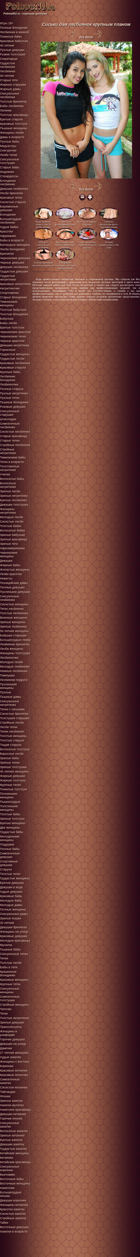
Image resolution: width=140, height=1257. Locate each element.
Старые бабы (9, 167)
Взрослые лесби (12, 753)
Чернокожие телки (13, 336)
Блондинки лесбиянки (8, 182)
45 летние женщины (14, 771)
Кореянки (6, 1066)
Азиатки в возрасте (13, 1231)
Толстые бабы (10, 814)
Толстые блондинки (14, 314)
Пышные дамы (10, 697)
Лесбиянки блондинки (7, 378)
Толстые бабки (10, 526)
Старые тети (9, 80)
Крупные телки (10, 785)
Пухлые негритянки (14, 393)
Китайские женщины (14, 1153)
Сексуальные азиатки (9, 1124)
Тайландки (7, 1092)
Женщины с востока (14, 1061)
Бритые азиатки (11, 1140)
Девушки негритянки (14, 345)
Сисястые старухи (13, 202)
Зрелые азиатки (11, 1100)
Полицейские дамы (14, 583)
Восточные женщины (15, 1183)
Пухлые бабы (9, 141)
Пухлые (5, 692)
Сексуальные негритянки (9, 703)
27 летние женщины (14, 1052)
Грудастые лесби (12, 358)
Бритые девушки (12, 882)
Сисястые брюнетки (14, 713)
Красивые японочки (14, 1075)
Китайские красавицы (15, 1162)
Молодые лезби (11, 662)
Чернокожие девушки (15, 258)
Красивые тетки (11, 197)
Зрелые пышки (10, 918)
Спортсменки (9, 293)
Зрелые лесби (10, 491)
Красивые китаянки (13, 1070)
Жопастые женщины (14, 569)
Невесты (6, 578)
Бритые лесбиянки (13, 500)
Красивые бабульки (14, 41)
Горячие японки (11, 1118)
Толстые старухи (12, 740)
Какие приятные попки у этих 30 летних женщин (43, 224)
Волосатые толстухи (14, 749)
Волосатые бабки (12, 530)
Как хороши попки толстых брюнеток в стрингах (65, 245)
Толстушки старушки (14, 718)
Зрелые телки (10, 762)
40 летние (7, 45)
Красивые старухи (13, 367)
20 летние (7, 923)
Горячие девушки (12, 1039)
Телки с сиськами (12, 709)
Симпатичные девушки (10, 855)
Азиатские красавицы (15, 1109)
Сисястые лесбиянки (15, 431)
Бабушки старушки (13, 635)
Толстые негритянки (14, 1018)
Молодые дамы (11, 905)
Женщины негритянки (8, 510)
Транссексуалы (11, 1027)
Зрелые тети (9, 544)
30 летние (7, 75)
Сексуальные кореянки (9, 1168)
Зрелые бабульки (12, 535)
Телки (4, 958)
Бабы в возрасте (12, 240)
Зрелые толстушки (13, 767)
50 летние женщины (14, 631)
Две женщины (10, 827)
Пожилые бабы (11, 36)
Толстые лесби (11, 963)
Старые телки (10, 440)
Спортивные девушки (9, 863)
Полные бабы (10, 849)
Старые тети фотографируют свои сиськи (65, 224)
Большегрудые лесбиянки (10, 220)
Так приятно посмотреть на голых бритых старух (65, 265)
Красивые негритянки (15, 284)
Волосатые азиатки (14, 1131)
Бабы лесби (8, 323)
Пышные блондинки (14, 402)
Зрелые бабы (9, 758)
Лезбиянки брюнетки (14, 644)
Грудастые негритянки (8, 277)
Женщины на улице (14, 931)
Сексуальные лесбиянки (9, 95)
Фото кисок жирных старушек (87, 223)
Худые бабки (9, 227)
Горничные (8, 349)
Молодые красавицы (15, 940)
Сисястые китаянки (13, 1087)
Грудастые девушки (14, 271)
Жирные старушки (13, 84)
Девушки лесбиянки (14, 267)
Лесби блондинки (12, 249)
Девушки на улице (13, 1044)
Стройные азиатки (13, 1218)
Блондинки (8, 214)
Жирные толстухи (12, 780)
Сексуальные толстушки (9, 161)
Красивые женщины (14, 979)
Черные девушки (12, 262)
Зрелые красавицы (13, 539)
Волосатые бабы (12, 479)
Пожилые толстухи (13, 789)
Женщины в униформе (8, 1033)
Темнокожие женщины (8, 303)
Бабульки (6, 318)
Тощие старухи (10, 745)
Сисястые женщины (14, 604)
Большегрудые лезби (15, 640)
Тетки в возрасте (12, 462)
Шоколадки (8, 419)
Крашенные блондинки (8, 973)
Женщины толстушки (15, 653)
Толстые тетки (10, 874)
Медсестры (8, 146)
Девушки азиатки (12, 1144)
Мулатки (6, 945)
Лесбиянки (7, 71)
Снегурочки (8, 150)
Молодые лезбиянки (14, 666)
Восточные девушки (14, 1227)
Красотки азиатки (12, 1209)
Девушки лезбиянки (14, 188)
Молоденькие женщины (9, 838)
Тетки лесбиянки (12, 608)
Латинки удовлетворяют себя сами (109, 245)
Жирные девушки (12, 776)
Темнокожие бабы (13, 457)
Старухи (6, 869)
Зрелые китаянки (12, 1135)
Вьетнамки (7, 1174)
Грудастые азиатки (13, 1148)
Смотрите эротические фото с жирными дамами (109, 224)
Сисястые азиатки (13, 1213)
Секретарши (8, 59)
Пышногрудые (10, 801)
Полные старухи (11, 389)
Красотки (6, 231)
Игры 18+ (6, 23)
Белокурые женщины (15, 245)
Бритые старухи (11, 119)
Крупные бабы (10, 372)
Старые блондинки (13, 297)
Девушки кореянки (13, 1200)
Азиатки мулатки (12, 1105)
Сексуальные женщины (9, 990)
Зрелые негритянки (14, 495)
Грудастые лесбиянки (7, 65)
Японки (5, 1096)
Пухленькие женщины (8, 686)
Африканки (8, 236)
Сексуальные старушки (9, 412)
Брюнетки (7, 253)
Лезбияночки (9, 384)
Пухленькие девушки (15, 592)
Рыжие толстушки (12, 54)
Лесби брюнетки (11, 193)
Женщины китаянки (14, 1205)
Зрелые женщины (12, 622)
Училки (5, 474)
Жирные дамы (10, 89)
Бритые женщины (12, 823)
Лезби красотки (11, 574)
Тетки (4, 1013)
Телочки (5, 1009)
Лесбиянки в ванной (14, 32)
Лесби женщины (11, 648)
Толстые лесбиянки (14, 613)
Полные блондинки (13, 27)
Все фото (86, 37)
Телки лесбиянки (12, 731)
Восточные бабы (12, 1179)
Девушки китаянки (13, 1114)
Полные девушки (12, 587)
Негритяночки (10, 288)
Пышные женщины (13, 128)
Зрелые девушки (12, 1022)
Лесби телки (8, 727)
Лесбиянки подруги (13, 680)
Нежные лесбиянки (13, 671)
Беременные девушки (9, 208)
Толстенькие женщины (9, 808)
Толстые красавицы (14, 115)
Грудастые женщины (15, 354)
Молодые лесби (11, 517)
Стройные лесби (12, 722)
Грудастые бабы (11, 832)
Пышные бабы (10, 949)
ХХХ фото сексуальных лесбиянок (43, 245)
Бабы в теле (9, 967)
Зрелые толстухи (12, 818)
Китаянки (6, 1157)
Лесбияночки (9, 657)
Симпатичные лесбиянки (10, 425)
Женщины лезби (12, 132)
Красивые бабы (11, 896)
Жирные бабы (10, 565)
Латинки (6, 110)
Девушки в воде (11, 887)
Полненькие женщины (8, 795)
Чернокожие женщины (8, 554)
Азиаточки (7, 1188)
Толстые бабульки (13, 309)
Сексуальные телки (14, 954)
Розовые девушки (12, 406)
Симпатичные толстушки (10, 998)
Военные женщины (13, 617)
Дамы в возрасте (12, 137)
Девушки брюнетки (13, 927)
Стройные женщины (14, 1004)
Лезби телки (8, 155)
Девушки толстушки (14, 504)
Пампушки (7, 675)
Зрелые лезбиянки (13, 626)
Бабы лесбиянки (12, 106)
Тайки (4, 1222)
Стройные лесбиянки (15, 445)
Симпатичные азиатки (10, 1081)
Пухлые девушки (12, 50)
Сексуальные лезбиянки (9, 598)
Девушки (6, 560)
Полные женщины (13, 909)
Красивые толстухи (13, 123)
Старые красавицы (13, 436)
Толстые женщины (13, 736)
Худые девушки (11, 891)
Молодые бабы (11, 900)
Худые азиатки (10, 1057)
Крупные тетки (10, 984)
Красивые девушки (13, 936)
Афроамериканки (12, 548)
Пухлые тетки (9, 398)
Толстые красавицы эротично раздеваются (43, 264)
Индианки (7, 172)
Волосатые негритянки (8, 485)
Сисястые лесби (11, 521)
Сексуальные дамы (14, 914)
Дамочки (6, 1048)
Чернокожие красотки (15, 332)
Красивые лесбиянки (15, 363)
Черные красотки (12, 341)
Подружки (7, 844)
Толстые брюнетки (13, 101)
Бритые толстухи (12, 327)
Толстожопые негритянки (9, 468)
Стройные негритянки (8, 451)
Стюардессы (9, 176)
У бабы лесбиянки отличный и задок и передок (87, 245)
